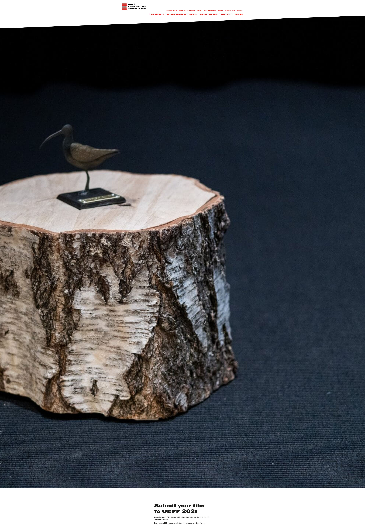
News (199, 11)
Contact (239, 14)
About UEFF (226, 14)
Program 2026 (157, 14)
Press (220, 11)
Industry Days (171, 11)
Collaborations (210, 11)
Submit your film (209, 14)
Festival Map (230, 11)
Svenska (240, 11)
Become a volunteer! (187, 11)
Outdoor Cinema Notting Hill (182, 14)
